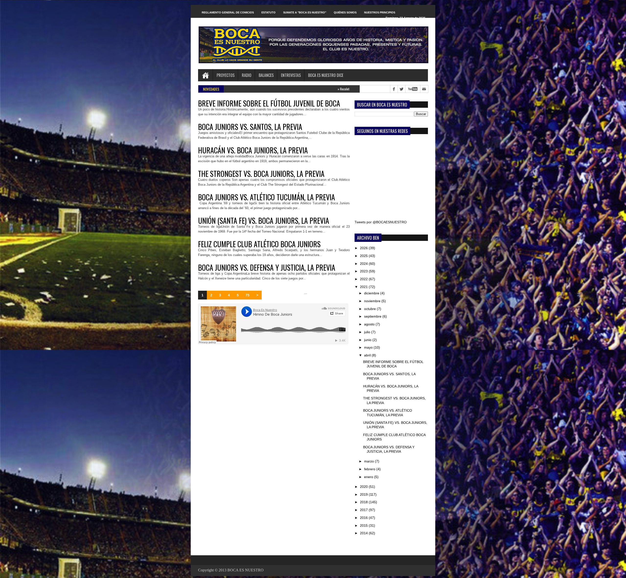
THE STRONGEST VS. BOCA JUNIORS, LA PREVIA (261, 174)
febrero (370, 469)
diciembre (372, 293)
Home (205, 75)
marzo (369, 461)
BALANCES (266, 75)
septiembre (373, 316)
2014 (364, 533)
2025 (364, 256)
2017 (364, 510)
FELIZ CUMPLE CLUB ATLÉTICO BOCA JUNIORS (259, 244)
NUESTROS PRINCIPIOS (379, 12)
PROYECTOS (226, 75)
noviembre (372, 301)
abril (368, 355)
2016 (364, 518)
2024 (364, 264)
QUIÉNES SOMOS (345, 12)
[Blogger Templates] (349, 296)
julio (367, 332)
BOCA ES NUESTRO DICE (325, 75)
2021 (364, 287)
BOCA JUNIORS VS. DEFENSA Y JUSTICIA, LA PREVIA (266, 267)
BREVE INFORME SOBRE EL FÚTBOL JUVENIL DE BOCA (269, 103)
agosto (370, 324)
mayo (369, 347)
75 (247, 295)
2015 (364, 525)
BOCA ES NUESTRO (245, 570)
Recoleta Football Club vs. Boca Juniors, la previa (325, 88)
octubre (370, 309)
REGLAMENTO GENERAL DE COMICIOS (228, 12)
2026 (364, 248)
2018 (364, 502)
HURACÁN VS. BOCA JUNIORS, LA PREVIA (253, 150)
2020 (364, 487)
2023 (364, 271)
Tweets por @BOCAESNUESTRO (381, 222)
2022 (364, 279)
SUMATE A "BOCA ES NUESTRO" (304, 12)
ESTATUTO (268, 12)
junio (368, 340)
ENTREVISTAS (291, 75)
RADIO (246, 75)
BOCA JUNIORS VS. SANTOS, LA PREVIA (250, 127)
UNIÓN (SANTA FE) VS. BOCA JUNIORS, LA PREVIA (263, 220)
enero (369, 477)
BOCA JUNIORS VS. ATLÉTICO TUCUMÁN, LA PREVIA (266, 197)
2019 (364, 494)
